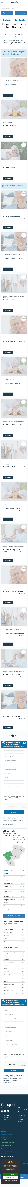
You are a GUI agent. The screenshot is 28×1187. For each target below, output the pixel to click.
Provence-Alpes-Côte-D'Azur (13, 993)
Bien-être (3, 1148)
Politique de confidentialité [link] (10, 1180)
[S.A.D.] (14, 491)
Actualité (3, 1131)
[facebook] (2, 1111)
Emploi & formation (7, 1151)
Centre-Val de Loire (13, 962)
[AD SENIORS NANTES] (14, 366)
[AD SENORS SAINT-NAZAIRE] (14, 67)
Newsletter (7, 1117)
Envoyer (14, 812)
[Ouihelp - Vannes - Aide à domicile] (14, 408)
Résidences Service (6, 1137)
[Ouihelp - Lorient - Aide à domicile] (14, 658)
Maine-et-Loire (13, 932)
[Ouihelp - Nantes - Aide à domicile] (14, 325)
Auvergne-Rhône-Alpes (13, 953)
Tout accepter (10, 1174)
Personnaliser (10, 1177)
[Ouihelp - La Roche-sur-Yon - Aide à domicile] (14, 575)
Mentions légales (23, 1110)
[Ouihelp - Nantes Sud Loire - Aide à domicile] (14, 283)
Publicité (6, 1119)
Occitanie (13, 987)
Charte (20, 1112)
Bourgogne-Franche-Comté (13, 956)
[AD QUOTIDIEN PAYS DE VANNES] (14, 241)
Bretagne (13, 959)
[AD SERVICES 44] (14, 109)
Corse (5, 965)
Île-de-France (13, 978)
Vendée (13, 942)
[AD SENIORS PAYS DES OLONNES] (14, 616)
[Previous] (10, 736)
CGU (19, 1108)
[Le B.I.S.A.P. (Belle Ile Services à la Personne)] (14, 450)
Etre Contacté (21, 13)
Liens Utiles (4, 1139)
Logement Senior (6, 1145)
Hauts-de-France (13, 975)
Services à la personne (8, 1142)
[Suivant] (18, 736)
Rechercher (7, 13)
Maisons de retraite (6, 1134)
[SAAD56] (14, 700)
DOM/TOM (13, 968)
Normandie (13, 981)
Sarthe (13, 938)
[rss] (8, 1111)
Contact (6, 1115)
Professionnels (5, 1153)
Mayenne (13, 935)
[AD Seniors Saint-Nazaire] (14, 151)
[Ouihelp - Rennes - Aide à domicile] (14, 533)
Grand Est (13, 971)
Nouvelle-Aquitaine (13, 984)
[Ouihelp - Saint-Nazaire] (14, 200)
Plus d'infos (8, 95)
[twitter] (5, 1111)
